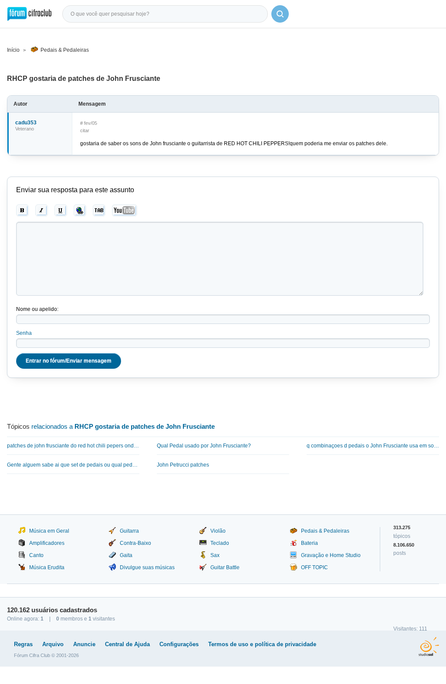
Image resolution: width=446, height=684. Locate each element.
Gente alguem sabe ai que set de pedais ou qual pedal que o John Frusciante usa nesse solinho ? (73, 465)
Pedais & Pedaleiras (65, 50)
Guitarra (129, 531)
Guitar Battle (225, 567)
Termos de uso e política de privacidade (262, 644)
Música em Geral (49, 531)
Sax (215, 555)
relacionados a (123, 426)
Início (13, 50)
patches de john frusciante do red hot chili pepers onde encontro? (73, 446)
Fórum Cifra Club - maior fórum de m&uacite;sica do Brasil (29, 14)
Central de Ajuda (127, 644)
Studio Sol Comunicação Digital (429, 646)
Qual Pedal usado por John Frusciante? (204, 446)
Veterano (24, 128)
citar (84, 130)
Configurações (179, 644)
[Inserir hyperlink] (80, 210)
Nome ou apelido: (37, 309)
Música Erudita (46, 567)
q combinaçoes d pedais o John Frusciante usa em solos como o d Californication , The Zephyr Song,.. (373, 446)
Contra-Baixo (135, 543)
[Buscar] (280, 14)
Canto (36, 555)
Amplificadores (46, 543)
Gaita (126, 555)
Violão (218, 531)
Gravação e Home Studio (331, 555)
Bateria (309, 543)
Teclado (219, 543)
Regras (23, 644)
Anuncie (84, 644)
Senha (24, 333)
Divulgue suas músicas (147, 567)
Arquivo (53, 644)
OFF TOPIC (314, 567)
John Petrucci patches (183, 465)
